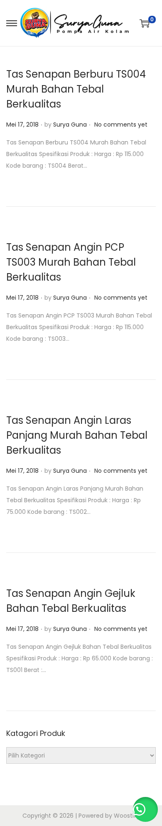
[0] (145, 23)
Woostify (127, 815)
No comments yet (120, 124)
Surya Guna (70, 124)
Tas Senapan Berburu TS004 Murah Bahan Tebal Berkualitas (76, 89)
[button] (145, 809)
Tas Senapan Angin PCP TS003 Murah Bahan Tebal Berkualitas (71, 262)
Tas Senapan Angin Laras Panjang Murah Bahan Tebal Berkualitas (76, 435)
